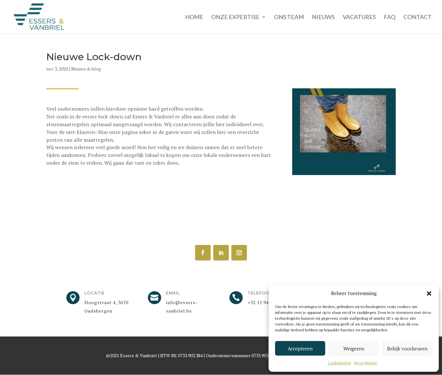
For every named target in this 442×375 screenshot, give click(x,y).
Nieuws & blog (86, 69)
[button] (429, 293)
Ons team (289, 17)
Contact (417, 17)
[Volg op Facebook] (203, 252)
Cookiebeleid (339, 362)
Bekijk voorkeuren (407, 348)
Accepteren (300, 348)
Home (194, 17)
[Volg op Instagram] (239, 252)
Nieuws (323, 17)
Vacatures (359, 17)
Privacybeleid (365, 362)
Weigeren (353, 348)
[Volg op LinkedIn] (221, 252)
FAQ (389, 17)
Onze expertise (235, 17)
